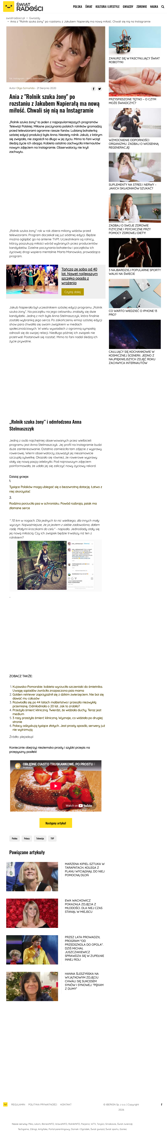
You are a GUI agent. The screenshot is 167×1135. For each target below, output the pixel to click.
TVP (52, 838)
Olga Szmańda (25, 88)
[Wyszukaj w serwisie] (162, 6)
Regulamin (18, 1104)
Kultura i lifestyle (108, 6)
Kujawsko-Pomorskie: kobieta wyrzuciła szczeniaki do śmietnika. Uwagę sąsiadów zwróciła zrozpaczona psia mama (58, 688)
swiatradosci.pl (15, 18)
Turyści (100, 1123)
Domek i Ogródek (80, 1129)
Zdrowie (142, 6)
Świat (88, 6)
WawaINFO (61, 1123)
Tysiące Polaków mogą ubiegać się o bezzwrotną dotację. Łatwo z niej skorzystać (55, 489)
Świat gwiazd (97, 1129)
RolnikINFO (74, 1123)
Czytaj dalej (72, 292)
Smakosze (110, 1123)
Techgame (23, 1129)
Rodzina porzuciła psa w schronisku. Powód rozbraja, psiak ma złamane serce (53, 505)
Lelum (37, 1123)
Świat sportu (112, 1129)
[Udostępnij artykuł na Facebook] (93, 88)
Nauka (154, 6)
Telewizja (40, 838)
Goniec (123, 1129)
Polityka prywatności (42, 1104)
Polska (77, 6)
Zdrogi (33, 1129)
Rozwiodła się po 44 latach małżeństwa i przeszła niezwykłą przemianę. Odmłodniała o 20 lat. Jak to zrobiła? (54, 704)
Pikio (30, 1123)
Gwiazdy (128, 6)
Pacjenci (85, 1123)
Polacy (27, 838)
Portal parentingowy (59, 1129)
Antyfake (42, 1129)
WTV (93, 1123)
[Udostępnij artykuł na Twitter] (99, 88)
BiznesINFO (48, 1123)
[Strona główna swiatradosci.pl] (5, 1106)
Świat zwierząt (124, 1123)
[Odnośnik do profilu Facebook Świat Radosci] (161, 1104)
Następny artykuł (56, 823)
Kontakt (66, 1104)
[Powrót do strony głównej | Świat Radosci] (23, 7)
